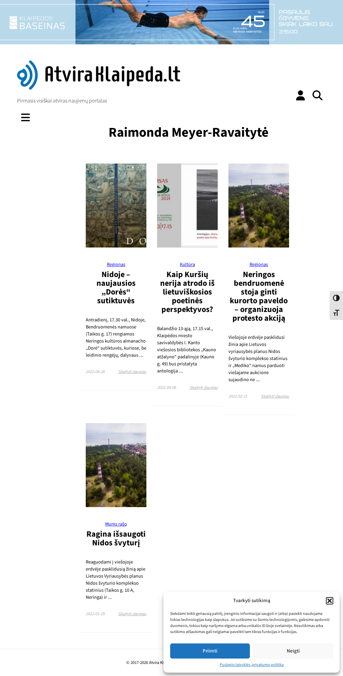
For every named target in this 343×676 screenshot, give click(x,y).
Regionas (116, 264)
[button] (329, 600)
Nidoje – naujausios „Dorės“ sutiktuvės (116, 288)
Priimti (210, 651)
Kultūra (187, 264)
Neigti (293, 651)
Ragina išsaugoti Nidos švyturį (116, 538)
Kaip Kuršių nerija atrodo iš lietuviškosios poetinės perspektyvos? (187, 292)
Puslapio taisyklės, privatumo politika (252, 665)
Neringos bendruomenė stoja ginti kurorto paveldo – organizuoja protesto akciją (259, 296)
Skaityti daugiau (132, 372)
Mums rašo (116, 524)
